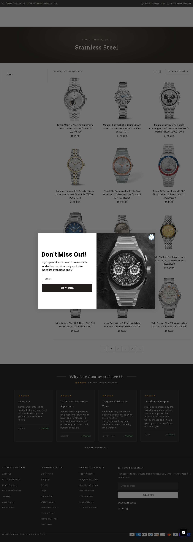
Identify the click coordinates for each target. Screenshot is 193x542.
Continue (67, 288)
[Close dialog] (151, 237)
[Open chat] (183, 532)
